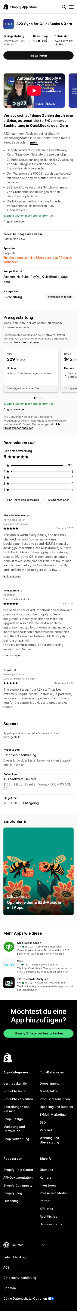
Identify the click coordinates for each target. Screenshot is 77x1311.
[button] (38, 948)
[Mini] (35, 398)
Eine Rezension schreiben (23, 499)
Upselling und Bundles (56, 1107)
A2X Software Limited (19, 779)
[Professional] (40, 398)
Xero (20, 961)
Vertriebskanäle (15, 1083)
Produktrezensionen (55, 1099)
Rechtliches (48, 1216)
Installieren (38, 55)
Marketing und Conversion (14, 1129)
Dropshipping (49, 1083)
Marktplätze (49, 1091)
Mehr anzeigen (12, 576)
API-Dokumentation (18, 1177)
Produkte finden (15, 1091)
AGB (6, 1267)
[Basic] (37, 398)
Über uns (46, 1170)
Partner (45, 1201)
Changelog (31, 803)
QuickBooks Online (29, 942)
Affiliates (46, 1209)
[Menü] (71, 7)
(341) (44, 40)
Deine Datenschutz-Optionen (25, 1298)
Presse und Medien (54, 1193)
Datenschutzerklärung (19, 755)
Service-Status (51, 1224)
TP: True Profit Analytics (32, 979)
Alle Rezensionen (58, 499)
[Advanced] (42, 398)
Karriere (45, 1177)
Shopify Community (18, 1185)
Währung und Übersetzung (49, 1140)
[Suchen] (64, 7)
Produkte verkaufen (18, 1099)
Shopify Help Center (18, 1170)
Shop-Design (13, 1119)
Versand (46, 1130)
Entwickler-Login (15, 1257)
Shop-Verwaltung (16, 1139)
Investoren (48, 1185)
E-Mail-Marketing (53, 1114)
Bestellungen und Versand (16, 1109)
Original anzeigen (14, 221)
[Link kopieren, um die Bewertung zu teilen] (28, 515)
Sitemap (9, 1288)
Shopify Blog (12, 1193)
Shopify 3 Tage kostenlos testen (38, 1033)
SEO (43, 1122)
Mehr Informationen (26, 342)
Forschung (11, 1201)
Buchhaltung (12, 297)
